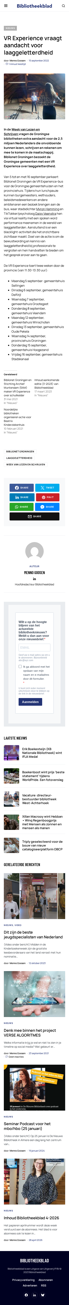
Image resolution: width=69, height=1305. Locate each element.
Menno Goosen (34, 572)
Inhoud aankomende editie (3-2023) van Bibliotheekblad (46, 383)
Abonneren (46, 1280)
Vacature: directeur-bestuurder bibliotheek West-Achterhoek (39, 799)
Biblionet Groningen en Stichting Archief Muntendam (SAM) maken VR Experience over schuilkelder (17, 387)
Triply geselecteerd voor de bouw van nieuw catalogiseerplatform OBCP (42, 845)
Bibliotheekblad (34, 1260)
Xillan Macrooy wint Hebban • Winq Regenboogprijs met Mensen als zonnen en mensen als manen (42, 822)
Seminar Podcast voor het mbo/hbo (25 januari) (27, 1126)
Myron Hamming (47, 209)
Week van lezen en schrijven (25, 464)
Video (18, 925)
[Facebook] (26, 1295)
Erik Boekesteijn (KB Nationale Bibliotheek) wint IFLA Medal (42, 753)
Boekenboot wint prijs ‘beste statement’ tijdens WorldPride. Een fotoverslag (43, 776)
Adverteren (30, 1285)
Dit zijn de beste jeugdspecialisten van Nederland (33, 935)
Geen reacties (16, 1056)
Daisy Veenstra (45, 213)
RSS (43, 1285)
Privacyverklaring (23, 1280)
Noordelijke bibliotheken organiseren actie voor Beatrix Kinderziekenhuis (17, 417)
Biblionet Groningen (20, 451)
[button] (6, 5)
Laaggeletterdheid (19, 458)
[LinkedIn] (34, 1295)
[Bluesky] (43, 1295)
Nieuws (10, 28)
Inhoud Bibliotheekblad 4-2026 (31, 1217)
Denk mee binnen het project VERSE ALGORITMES (30, 1033)
